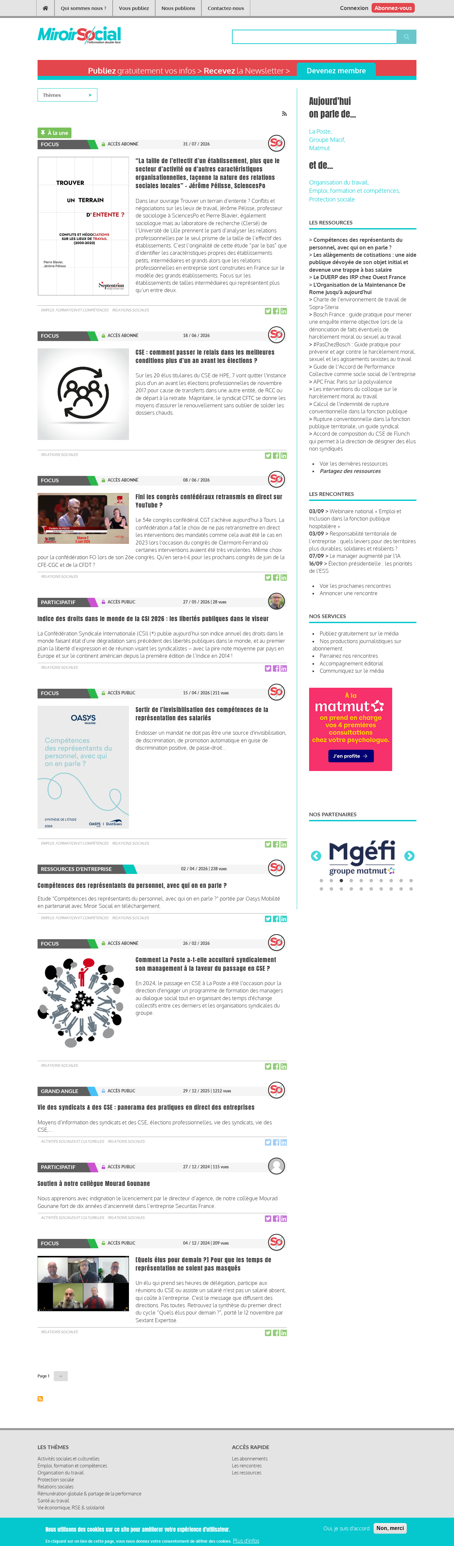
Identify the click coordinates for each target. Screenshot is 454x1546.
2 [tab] (331, 881)
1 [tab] (321, 881)
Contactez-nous (226, 8)
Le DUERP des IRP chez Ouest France (359, 277)
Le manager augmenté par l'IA (365, 556)
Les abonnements (250, 1458)
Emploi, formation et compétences (74, 310)
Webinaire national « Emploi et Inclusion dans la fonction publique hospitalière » (355, 519)
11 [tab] (321, 889)
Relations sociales (130, 310)
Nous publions (178, 8)
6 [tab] (371, 881)
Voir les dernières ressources (354, 463)
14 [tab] (351, 889)
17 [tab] (381, 889)
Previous (316, 857)
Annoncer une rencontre (349, 593)
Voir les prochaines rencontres (355, 585)
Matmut (319, 148)
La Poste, (320, 131)
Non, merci (390, 1528)
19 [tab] (401, 889)
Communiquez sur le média (352, 670)
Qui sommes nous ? (83, 8)
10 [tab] (411, 881)
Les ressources (246, 1472)
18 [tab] (391, 889)
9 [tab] (401, 881)
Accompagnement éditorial (351, 663)
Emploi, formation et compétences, (354, 190)
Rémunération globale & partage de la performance (89, 1493)
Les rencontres (247, 1465)
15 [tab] (361, 889)
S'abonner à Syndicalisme (40, 1398)
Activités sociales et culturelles (72, 1141)
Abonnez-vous (393, 7)
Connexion (354, 7)
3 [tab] (341, 881)
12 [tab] (331, 889)
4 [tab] (351, 881)
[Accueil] (68, 35)
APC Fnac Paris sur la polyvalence (352, 381)
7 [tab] (381, 881)
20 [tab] (411, 889)
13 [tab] (341, 889)
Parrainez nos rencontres (349, 655)
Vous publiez (134, 8)
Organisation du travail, (339, 182)
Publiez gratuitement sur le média (359, 633)
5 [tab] (361, 881)
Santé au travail (53, 1500)
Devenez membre (336, 70)
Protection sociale (332, 199)
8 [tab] (391, 881)
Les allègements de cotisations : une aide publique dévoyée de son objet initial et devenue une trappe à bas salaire (362, 262)
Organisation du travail (61, 1472)
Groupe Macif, (327, 139)
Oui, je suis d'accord (346, 1528)
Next (409, 857)
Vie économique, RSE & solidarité (71, 1507)
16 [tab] (371, 889)
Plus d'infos (246, 1540)
